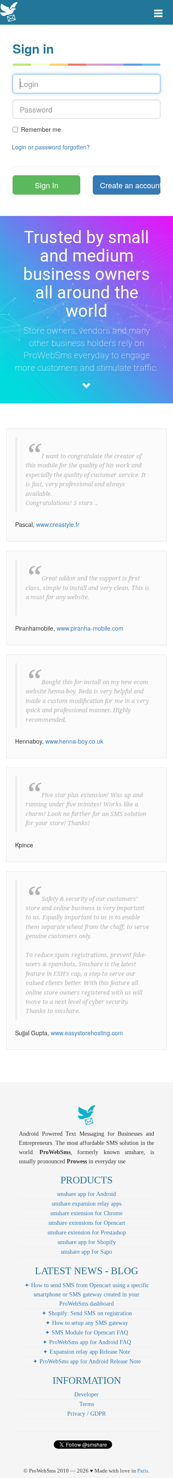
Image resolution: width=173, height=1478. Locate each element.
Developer (86, 1394)
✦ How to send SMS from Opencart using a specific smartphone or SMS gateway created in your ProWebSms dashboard (86, 1294)
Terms (86, 1404)
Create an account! (130, 185)
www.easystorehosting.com (87, 1033)
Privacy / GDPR (86, 1414)
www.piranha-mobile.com (90, 628)
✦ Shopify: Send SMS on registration (87, 1313)
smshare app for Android (86, 1194)
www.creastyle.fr (57, 524)
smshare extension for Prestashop (86, 1232)
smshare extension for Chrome (86, 1213)
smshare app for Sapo (86, 1252)
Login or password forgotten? (51, 147)
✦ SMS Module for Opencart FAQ (86, 1332)
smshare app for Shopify (87, 1242)
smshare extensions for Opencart (86, 1223)
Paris (142, 1471)
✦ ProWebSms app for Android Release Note (87, 1361)
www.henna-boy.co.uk (74, 741)
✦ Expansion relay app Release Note (86, 1352)
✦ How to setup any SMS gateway (86, 1323)
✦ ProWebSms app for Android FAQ (86, 1342)
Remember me (41, 129)
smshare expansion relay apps (86, 1204)
